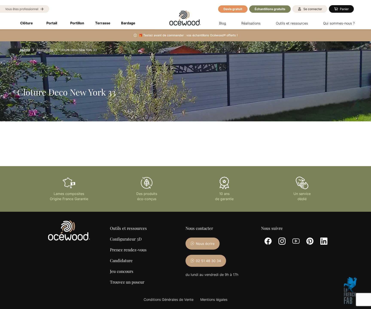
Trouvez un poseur (127, 282)
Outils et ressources (128, 228)
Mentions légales (213, 299)
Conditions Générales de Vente (168, 299)
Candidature (121, 260)
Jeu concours (121, 271)
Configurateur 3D (126, 239)
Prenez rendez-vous (128, 249)
